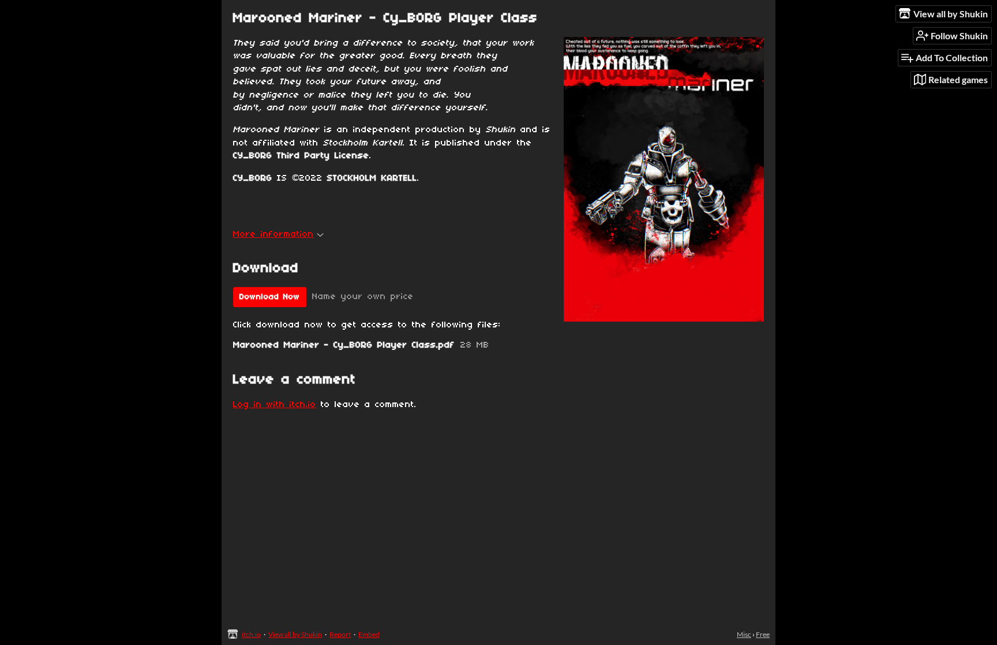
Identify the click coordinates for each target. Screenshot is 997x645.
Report (340, 634)
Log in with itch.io (274, 404)
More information (273, 234)
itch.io (251, 634)
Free (763, 634)
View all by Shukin (295, 634)
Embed (369, 634)
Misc (744, 634)
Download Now (269, 297)
